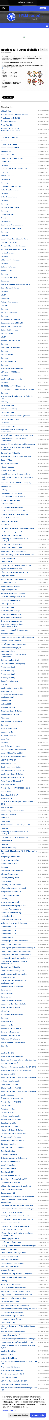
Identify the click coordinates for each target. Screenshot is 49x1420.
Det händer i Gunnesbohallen (11, 535)
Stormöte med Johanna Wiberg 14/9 (14, 1179)
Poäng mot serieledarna (9, 302)
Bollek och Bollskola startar (11, 920)
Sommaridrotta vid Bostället (11, 641)
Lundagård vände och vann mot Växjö (14, 511)
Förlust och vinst (7, 1021)
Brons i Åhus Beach (8, 426)
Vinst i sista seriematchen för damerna (15, 1305)
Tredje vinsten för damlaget (11, 892)
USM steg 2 (5, 305)
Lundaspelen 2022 (7, 1053)
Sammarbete (5, 281)
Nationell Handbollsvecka (10, 1175)
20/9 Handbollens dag (9, 409)
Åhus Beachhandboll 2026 (10, 118)
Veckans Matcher (7, 354)
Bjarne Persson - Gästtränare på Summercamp (17, 637)
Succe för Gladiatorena (9, 681)
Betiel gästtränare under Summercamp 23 (16, 955)
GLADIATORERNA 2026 (9, 137)
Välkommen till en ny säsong (11, 1189)
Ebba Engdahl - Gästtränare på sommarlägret (17, 1209)
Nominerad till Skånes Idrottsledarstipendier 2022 (19, 1309)
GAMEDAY (5, 235)
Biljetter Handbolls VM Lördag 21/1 (13, 1042)
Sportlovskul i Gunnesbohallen (12, 225)
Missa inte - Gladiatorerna (10, 1267)
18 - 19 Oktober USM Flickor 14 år (13, 386)
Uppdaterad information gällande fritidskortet (17, 389)
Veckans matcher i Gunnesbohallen (14, 749)
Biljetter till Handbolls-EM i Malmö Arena (15, 284)
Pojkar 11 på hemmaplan (10, 190)
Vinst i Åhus (5, 739)
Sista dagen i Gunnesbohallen (12, 1056)
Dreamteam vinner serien (10, 1302)
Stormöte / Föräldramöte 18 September (15, 416)
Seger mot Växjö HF (8, 576)
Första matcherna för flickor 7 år (12, 777)
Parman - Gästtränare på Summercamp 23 (16, 951)
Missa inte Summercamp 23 (11, 944)
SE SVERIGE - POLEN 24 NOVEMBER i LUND (16, 565)
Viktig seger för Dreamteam (11, 347)
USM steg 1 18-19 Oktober (10, 372)
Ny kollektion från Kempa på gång (13, 1298)
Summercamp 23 (7, 937)
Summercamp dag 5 (8, 927)
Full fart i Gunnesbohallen (10, 419)
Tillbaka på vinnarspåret (9, 874)
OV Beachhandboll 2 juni (10, 660)
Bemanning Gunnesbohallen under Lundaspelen (18, 1060)
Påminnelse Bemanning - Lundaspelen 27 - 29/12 (18, 1067)
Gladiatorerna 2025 (8, 470)
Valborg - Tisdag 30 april (10, 714)
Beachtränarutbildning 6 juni (11, 648)
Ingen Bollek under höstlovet (11, 569)
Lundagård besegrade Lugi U (11, 379)
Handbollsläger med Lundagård (12, 1263)
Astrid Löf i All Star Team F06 (11, 1284)
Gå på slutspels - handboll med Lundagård (16, 1295)
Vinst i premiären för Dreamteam (12, 1147)
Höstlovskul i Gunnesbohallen (20, 50)
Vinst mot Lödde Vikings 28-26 (12, 753)
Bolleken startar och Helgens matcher (14, 514)
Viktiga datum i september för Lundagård (16, 1186)
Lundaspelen (5, 821)
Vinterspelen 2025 (7, 504)
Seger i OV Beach (7, 460)
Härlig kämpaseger (8, 558)
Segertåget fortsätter (8, 1123)
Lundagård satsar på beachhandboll (14, 974)
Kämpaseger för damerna (10, 857)
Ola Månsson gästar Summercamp (13, 644)
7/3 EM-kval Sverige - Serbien (11, 228)
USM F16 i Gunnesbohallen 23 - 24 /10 (14, 1381)
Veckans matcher (7, 333)
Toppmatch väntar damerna (11, 1028)
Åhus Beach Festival (8, 121)
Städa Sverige (6, 881)
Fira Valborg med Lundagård (11, 493)
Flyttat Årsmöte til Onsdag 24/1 (12, 781)
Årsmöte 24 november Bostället (12, 1374)
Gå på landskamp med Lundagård (13, 888)
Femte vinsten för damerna (10, 1126)
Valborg (4, 490)
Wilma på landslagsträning (10, 1007)
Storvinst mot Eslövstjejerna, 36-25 (13, 756)
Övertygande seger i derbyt (10, 767)
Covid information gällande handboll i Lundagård (18, 1339)
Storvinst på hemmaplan (10, 860)
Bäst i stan (5, 1046)
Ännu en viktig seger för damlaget (13, 246)
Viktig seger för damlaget (10, 260)
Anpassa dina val (9, 1410)
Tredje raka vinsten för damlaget (12, 1140)
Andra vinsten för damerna (10, 1367)
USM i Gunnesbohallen (9, 1377)
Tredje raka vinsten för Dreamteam (13, 551)
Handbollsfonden (7, 253)
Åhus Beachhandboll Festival (11, 621)
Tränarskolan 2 (6, 691)
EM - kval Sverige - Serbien (10, 207)
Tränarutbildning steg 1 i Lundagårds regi (16, 1070)
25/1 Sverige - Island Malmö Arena (13, 249)
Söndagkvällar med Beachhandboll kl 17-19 (16, 1216)
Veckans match (6, 562)
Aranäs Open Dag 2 (8, 670)
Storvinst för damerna (9, 728)
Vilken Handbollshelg (8, 1323)
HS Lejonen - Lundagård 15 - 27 (12, 1319)
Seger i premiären (7, 405)
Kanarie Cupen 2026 (8, 155)
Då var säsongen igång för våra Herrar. (15, 1384)
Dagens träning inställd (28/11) (12, 323)
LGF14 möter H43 (7, 214)
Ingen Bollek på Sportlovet (10, 746)
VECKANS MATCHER (8, 583)
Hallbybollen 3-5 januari (9, 521)
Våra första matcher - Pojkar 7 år (12, 770)
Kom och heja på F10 (8, 361)
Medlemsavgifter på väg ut (10, 586)
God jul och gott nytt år (9, 277)
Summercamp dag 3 (8, 934)
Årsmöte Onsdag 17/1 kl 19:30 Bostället (15, 788)
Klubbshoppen (6, 270)
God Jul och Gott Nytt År (10, 795)
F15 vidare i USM (7, 1354)
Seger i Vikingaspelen (9, 590)
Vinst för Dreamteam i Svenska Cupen (14, 239)
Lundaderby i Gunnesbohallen (12, 774)
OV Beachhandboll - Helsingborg (13, 663)
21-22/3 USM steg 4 (8, 176)
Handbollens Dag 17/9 (9, 1168)
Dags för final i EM (7, 1112)
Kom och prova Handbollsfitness (13, 1332)
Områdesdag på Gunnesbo (11, 1242)
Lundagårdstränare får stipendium (13, 1277)
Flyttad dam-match (8, 1109)
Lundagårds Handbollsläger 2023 (13, 970)
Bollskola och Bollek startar (11, 614)
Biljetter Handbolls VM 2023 (11, 1088)
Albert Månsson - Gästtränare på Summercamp (18, 435)
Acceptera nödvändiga (19, 1415)
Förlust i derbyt (6, 798)
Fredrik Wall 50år (7, 125)
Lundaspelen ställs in (8, 1351)
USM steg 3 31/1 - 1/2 (9, 242)
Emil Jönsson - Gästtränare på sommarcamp (17, 1205)
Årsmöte (4, 218)
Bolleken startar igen (8, 267)
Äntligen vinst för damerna (10, 500)
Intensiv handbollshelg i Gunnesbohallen (15, 1291)
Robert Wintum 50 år (8, 735)
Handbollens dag (7, 916)
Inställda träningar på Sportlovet (12, 1316)
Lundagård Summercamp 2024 (12, 688)
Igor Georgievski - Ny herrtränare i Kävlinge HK (17, 1196)
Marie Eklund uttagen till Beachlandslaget (16, 456)
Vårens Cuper (6, 1011)
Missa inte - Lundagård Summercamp (14, 630)
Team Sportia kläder (8, 1151)
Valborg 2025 (6, 486)
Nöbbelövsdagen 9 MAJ (10, 148)
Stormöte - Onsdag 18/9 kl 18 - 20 (13, 597)
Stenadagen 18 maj (8, 677)
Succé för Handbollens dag (11, 1161)
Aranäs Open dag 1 (8, 674)
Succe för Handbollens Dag (11, 600)
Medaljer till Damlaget (9, 1249)
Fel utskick (5, 423)
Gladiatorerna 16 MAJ (9, 144)
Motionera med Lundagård (10, 340)
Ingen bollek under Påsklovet (11, 721)
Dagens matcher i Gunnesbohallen (13, 1133)
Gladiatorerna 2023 (8, 977)
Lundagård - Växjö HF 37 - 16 (11, 1000)
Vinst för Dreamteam (8, 1165)
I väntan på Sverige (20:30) (10, 1335)
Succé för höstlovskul (9, 864)
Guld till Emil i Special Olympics (12, 1212)
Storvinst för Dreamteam (10, 895)
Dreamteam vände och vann (11, 186)
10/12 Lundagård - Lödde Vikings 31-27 (15, 825)
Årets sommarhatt (7, 634)
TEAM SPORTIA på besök (10, 902)
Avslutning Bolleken (8, 651)
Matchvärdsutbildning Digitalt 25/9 (13, 906)
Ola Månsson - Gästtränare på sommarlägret (17, 1219)
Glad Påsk (4, 172)
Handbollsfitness (7, 993)
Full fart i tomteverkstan (9, 312)
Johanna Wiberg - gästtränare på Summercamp (18, 444)
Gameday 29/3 (6, 179)
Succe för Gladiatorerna (9, 1256)
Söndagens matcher (8, 1144)
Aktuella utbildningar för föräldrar (13, 593)
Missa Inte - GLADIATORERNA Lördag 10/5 (16, 483)
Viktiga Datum (6, 111)
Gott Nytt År (5, 525)
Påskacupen (5, 718)
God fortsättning (7, 791)
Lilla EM (4, 295)
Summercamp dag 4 (8, 930)
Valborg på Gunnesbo (9, 1270)
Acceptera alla (38, 1415)
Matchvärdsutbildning (9, 1358)
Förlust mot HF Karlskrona (10, 1039)
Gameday (4, 165)
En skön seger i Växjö (8, 763)
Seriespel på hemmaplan (10, 330)
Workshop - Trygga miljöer (10, 319)
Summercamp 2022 (8, 1193)
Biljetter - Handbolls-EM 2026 (11, 326)
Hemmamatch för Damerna (11, 1119)
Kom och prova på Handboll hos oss (14, 114)
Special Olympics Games (10, 1239)
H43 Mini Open (6, 162)
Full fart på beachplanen (9, 463)
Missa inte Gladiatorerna (10, 1260)
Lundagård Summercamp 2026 (12, 158)
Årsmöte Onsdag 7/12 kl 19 (11, 1102)
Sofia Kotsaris (6, 990)
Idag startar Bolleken (8, 784)
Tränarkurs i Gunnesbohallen (11, 711)
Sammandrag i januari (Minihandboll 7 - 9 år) (17, 1342)
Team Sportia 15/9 (7, 1172)
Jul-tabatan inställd (8, 1074)
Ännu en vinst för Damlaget (11, 1137)
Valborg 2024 (6, 700)
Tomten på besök (7, 807)
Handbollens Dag (7, 412)
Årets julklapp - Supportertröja (12, 1098)
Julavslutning (6, 298)
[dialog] (24, 1406)
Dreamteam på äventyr (9, 1154)
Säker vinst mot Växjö (9, 848)
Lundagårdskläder (7, 1095)
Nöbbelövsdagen (7, 467)
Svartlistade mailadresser (10, 518)
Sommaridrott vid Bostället (10, 453)
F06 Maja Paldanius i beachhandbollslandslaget (18, 1246)
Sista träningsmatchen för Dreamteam (15, 1158)
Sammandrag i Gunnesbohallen (12, 811)
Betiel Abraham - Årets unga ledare (13, 1253)
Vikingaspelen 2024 (8, 604)
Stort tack (4, 141)
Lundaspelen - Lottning (9, 1084)
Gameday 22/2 (6, 221)
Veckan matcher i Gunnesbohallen (13, 579)
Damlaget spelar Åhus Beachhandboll (14, 941)
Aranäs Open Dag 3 (8, 667)
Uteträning (5, 684)
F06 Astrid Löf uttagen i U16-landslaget (15, 1226)
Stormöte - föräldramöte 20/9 (11, 909)
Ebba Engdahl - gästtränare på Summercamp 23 (18, 948)
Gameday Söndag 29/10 (10, 878)
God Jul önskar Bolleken (10, 288)
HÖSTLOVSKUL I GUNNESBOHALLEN (14, 572)
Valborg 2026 (6, 151)
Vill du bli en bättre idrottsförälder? (13, 1288)
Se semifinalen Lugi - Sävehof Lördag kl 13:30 (17, 1274)
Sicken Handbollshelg (9, 197)
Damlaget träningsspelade (10, 1182)
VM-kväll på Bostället (8, 814)
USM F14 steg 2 (6, 1105)
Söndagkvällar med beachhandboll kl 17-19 (16, 958)
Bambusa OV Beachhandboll (11, 1230)
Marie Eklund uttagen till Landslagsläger (15, 474)
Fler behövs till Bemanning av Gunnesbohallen (17, 528)
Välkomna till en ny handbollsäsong (14, 923)
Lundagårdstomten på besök (11, 532)
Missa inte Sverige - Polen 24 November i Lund (17, 555)
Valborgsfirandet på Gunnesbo (12, 986)
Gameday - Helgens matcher (11, 885)
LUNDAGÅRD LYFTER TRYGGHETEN (14, 169)
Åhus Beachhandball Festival (11, 618)
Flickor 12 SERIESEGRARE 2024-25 (13, 497)
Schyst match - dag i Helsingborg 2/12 (15, 837)
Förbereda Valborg (8, 707)
